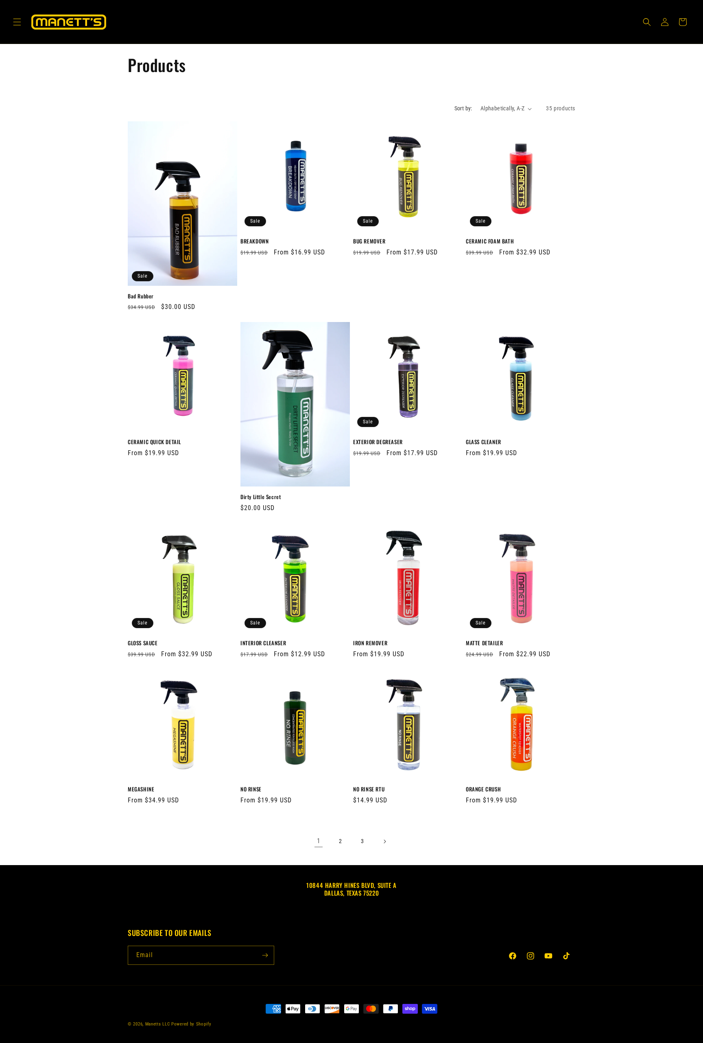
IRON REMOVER (370, 643)
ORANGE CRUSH (483, 789)
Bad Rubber (141, 296)
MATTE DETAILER (484, 643)
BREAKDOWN (254, 241)
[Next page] (384, 841)
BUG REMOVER (369, 241)
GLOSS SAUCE (143, 643)
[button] (17, 22)
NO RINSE (251, 789)
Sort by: (463, 108)
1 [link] (319, 841)
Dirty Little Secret (260, 496)
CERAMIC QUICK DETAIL (154, 441)
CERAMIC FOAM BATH (490, 241)
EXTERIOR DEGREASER (378, 441)
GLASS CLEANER (483, 441)
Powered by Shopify (191, 1024)
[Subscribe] (265, 955)
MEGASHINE (141, 789)
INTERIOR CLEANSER (263, 643)
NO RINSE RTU (368, 789)
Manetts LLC (157, 1024)
